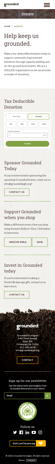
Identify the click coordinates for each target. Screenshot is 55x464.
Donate (27, 144)
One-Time (16, 117)
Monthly (39, 117)
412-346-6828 (27, 347)
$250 (44, 124)
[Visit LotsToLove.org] (28, 443)
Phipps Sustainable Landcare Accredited (27, 411)
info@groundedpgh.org (27, 350)
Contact (27, 360)
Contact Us (16, 192)
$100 (33, 124)
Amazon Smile (18, 242)
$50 (22, 124)
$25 (10, 124)
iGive (40, 242)
